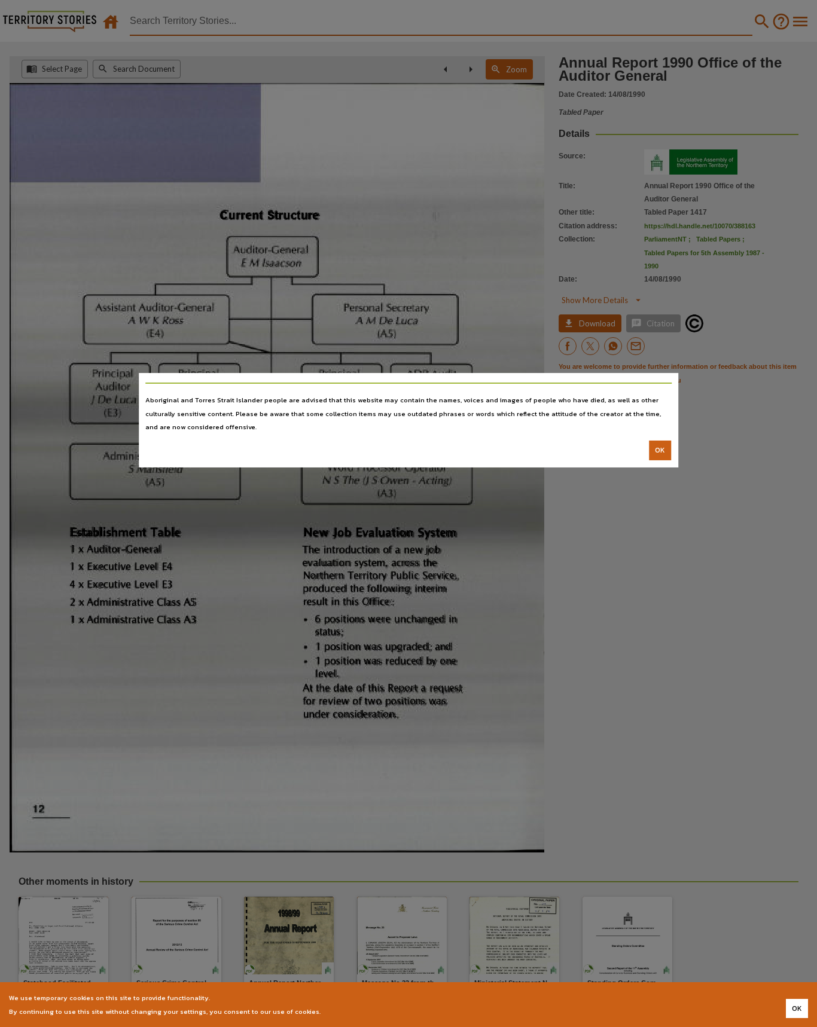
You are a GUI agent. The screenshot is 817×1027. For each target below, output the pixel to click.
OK (660, 450)
